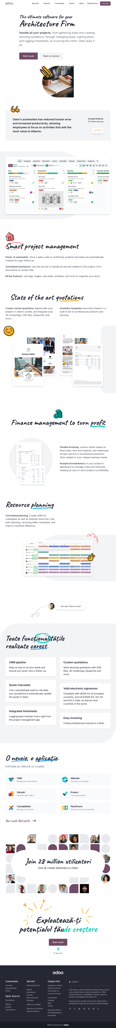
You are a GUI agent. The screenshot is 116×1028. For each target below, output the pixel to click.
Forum (7, 991)
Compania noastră (55, 985)
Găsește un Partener (35, 1008)
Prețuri (71, 3)
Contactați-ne (53, 991)
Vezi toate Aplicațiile (17, 821)
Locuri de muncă (54, 994)
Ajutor (81, 3)
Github (8, 1004)
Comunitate (59, 3)
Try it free (105, 3)
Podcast (51, 1000)
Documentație (11, 988)
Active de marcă (54, 988)
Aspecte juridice (54, 1010)
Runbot (8, 1007)
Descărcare (9, 1000)
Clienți (50, 1006)
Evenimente (52, 998)
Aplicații (35, 3)
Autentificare (92, 3)
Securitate (52, 1015)
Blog (49, 1003)
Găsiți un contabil (34, 1004)
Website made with (55, 1025)
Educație (30, 1000)
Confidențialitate (54, 1013)
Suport (29, 989)
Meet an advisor (51, 56)
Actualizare (31, 992)
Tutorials (8, 985)
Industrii (46, 3)
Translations (10, 1010)
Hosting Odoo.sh (33, 985)
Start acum (28, 56)
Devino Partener (33, 1011)
